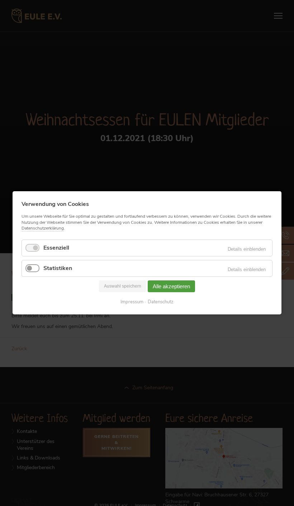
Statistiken (57, 268)
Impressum (131, 302)
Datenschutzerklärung (43, 228)
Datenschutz (161, 302)
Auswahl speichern (122, 286)
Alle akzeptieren (171, 286)
